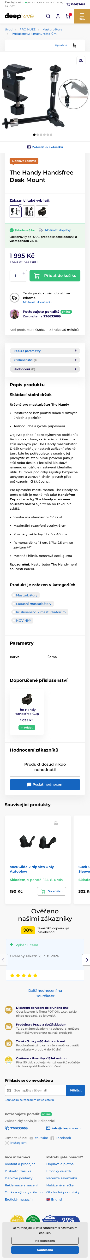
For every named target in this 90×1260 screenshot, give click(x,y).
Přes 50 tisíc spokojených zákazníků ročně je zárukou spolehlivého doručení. (48, 1064)
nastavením (69, 1228)
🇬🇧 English (54, 1199)
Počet (15, 275)
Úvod (8, 29)
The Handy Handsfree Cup (27, 712)
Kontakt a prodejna (20, 1164)
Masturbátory (52, 29)
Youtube (41, 1138)
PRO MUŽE (27, 29)
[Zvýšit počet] (24, 273)
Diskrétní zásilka (18, 1171)
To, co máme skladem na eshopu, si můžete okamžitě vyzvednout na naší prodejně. (47, 1030)
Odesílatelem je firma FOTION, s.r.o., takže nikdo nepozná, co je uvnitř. (46, 1013)
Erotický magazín (19, 1199)
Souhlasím (45, 1250)
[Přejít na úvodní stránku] (19, 16)
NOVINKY (23, 620)
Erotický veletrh (58, 1171)
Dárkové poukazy (18, 1178)
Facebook (63, 1138)
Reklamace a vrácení (21, 1185)
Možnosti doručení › (37, 302)
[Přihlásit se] (58, 16)
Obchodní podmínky (62, 1192)
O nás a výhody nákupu (24, 1192)
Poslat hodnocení (47, 784)
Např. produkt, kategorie (35, 49)
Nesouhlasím (45, 1240)
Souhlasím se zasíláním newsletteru (29, 1100)
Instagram (18, 1142)
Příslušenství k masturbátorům (34, 33)
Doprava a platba (60, 1164)
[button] (48, 16)
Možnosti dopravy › (58, 230)
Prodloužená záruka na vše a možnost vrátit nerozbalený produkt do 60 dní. (47, 1047)
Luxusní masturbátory (33, 604)
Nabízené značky (60, 1185)
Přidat (28, 727)
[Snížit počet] (24, 279)
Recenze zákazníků (61, 1178)
